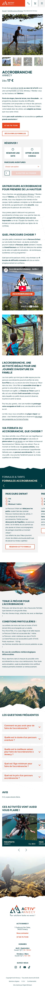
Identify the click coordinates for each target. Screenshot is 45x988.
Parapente (9, 843)
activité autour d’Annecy (25, 194)
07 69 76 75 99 (11, 125)
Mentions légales (14, 981)
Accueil (4, 11)
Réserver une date (13, 154)
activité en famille (17, 88)
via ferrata (18, 441)
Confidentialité (31, 981)
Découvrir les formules (15, 133)
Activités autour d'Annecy (15, 11)
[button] (3, 485)
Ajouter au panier (26, 173)
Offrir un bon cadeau (32, 154)
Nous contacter (23, 933)
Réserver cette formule (20, 547)
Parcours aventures (14, 162)
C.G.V (23, 981)
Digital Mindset (27, 985)
